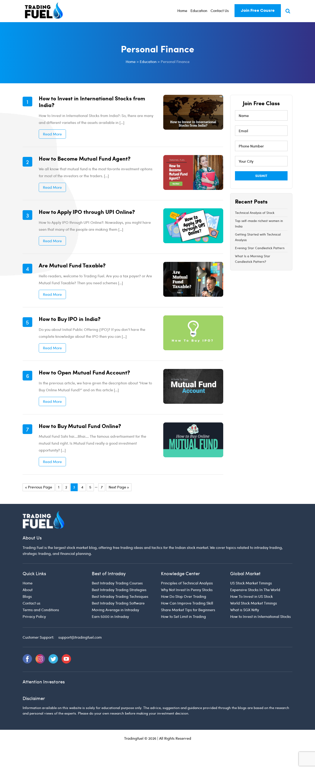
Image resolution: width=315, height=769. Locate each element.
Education (198, 10)
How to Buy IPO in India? (70, 319)
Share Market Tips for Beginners (188, 609)
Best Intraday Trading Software (118, 603)
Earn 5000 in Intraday (110, 616)
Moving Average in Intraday (115, 609)
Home (182, 10)
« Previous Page (38, 487)
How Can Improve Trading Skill (187, 603)
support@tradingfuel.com (80, 637)
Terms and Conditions (41, 609)
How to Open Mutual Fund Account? (84, 372)
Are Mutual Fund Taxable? (72, 265)
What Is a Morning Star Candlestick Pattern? (252, 259)
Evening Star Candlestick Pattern (260, 248)
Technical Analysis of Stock (254, 212)
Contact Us (220, 10)
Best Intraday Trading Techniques (120, 596)
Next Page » (119, 487)
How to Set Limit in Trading (183, 616)
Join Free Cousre (258, 10)
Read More (52, 134)
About (28, 589)
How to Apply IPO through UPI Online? (87, 211)
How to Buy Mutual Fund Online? (80, 426)
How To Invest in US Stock (251, 596)
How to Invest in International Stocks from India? (92, 101)
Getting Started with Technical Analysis (258, 237)
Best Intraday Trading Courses (117, 582)
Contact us (31, 603)
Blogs (27, 596)
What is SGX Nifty (244, 609)
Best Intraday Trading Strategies (119, 589)
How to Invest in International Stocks (260, 616)
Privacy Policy (34, 616)
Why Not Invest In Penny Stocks (187, 589)
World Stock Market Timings (253, 603)
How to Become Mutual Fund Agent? (85, 158)
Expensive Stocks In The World (255, 589)
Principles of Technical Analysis (187, 582)
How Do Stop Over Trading (183, 596)
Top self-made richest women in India (259, 223)
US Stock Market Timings (251, 582)
